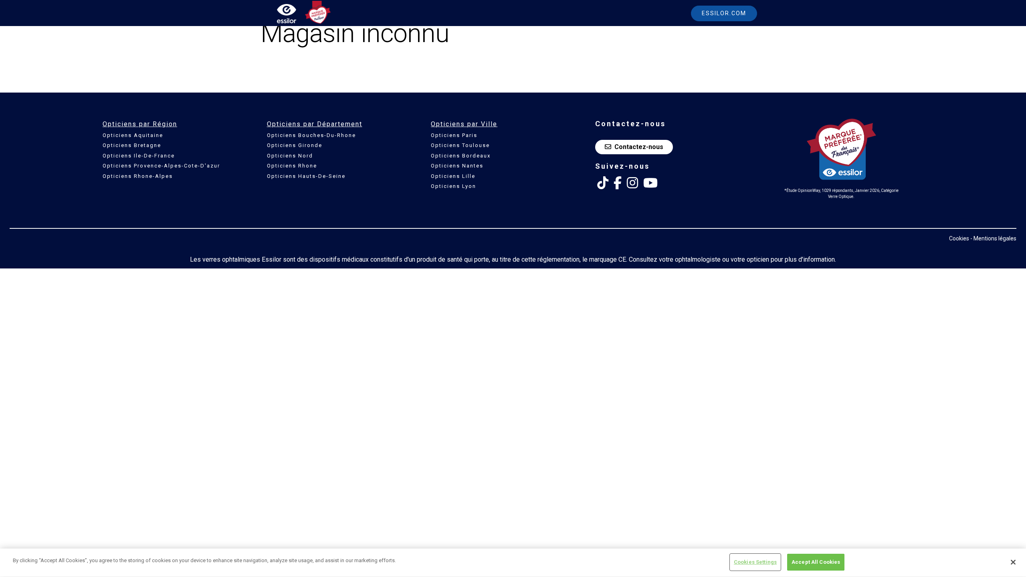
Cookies (959, 238)
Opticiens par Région (140, 124)
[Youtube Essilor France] (650, 183)
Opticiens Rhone (292, 166)
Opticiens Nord (290, 156)
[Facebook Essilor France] (618, 183)
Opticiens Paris (454, 135)
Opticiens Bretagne (132, 145)
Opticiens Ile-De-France (139, 156)
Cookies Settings (755, 562)
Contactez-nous (638, 147)
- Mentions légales (993, 238)
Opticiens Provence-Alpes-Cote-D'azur (161, 166)
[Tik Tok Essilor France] (602, 183)
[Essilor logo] (295, 15)
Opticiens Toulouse (460, 145)
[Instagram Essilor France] (632, 183)
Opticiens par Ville (464, 124)
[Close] (1013, 562)
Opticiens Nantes (457, 166)
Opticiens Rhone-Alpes (138, 176)
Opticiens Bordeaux (461, 156)
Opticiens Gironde (294, 145)
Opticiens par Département (314, 124)
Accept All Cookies (816, 562)
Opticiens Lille (453, 176)
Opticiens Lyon (453, 186)
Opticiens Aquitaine (133, 135)
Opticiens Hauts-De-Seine (306, 176)
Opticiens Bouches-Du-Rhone (311, 135)
